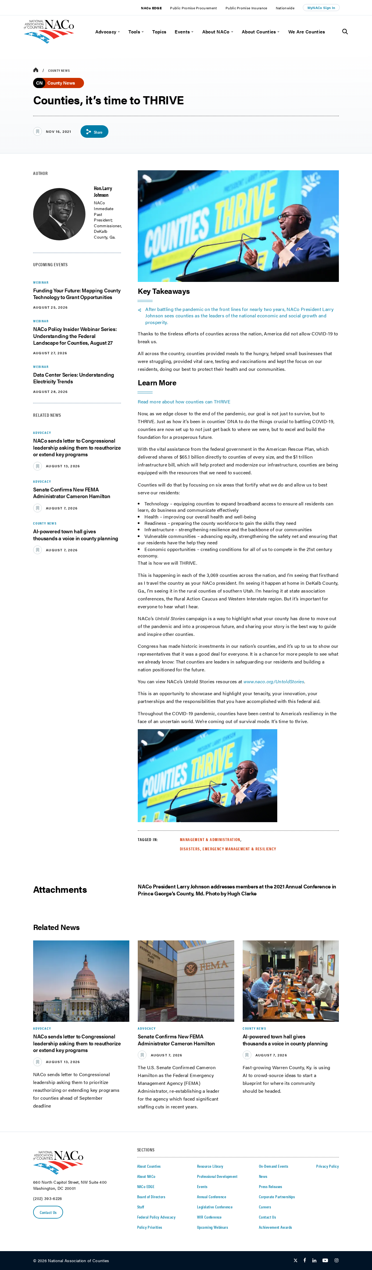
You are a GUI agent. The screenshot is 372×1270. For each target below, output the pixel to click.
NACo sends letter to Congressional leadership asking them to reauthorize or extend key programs (77, 447)
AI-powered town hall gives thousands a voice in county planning (75, 534)
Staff (140, 1207)
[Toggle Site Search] (345, 32)
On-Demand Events (273, 1166)
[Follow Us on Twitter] (296, 1261)
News (263, 1176)
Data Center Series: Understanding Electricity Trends (73, 378)
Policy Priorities (149, 1227)
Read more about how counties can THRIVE (185, 401)
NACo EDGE (151, 7)
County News (59, 70)
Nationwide (285, 7)
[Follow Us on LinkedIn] (314, 1261)
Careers (265, 1207)
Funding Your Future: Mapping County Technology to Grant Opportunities (76, 293)
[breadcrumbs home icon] (35, 70)
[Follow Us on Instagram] (336, 1261)
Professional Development (217, 1176)
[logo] (49, 42)
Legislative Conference (215, 1207)
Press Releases (270, 1186)
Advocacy (106, 31)
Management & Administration (210, 839)
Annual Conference (211, 1196)
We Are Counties (306, 31)
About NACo (216, 31)
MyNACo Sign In (321, 7)
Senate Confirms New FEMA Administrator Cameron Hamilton (71, 493)
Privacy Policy (327, 1166)
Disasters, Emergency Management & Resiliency (228, 849)
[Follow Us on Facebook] (304, 1261)
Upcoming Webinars (212, 1227)
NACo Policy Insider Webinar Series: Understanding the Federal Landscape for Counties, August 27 (75, 335)
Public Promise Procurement (193, 7)
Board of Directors (151, 1196)
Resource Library (210, 1166)
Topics (159, 31)
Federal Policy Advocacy (156, 1217)
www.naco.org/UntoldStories (274, 681)
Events (182, 31)
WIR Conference (209, 1217)
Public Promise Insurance (246, 7)
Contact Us (48, 1212)
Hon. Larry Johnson (103, 191)
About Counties (259, 31)
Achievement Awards (275, 1227)
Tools (134, 31)
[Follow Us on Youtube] (325, 1261)
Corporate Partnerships (277, 1196)
